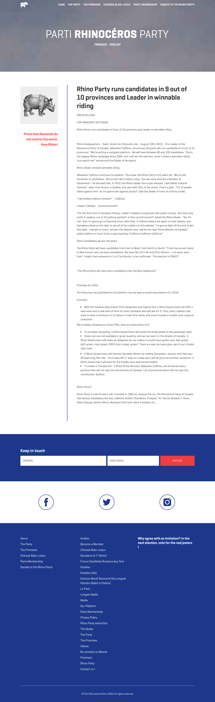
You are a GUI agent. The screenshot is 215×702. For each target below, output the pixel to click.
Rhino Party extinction (94, 623)
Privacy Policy (88, 617)
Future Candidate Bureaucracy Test (102, 561)
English (115, 44)
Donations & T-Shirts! (93, 556)
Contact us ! (87, 669)
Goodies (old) (88, 573)
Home (61, 4)
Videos (84, 646)
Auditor (84, 538)
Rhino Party (87, 663)
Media (84, 600)
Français (100, 44)
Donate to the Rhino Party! (177, 4)
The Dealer (86, 629)
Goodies (85, 567)
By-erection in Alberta (93, 652)
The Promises (92, 4)
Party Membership (145, 4)
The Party (74, 4)
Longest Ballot (89, 594)
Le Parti (85, 589)
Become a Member (92, 544)
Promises (86, 657)
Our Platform (88, 606)
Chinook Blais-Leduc (117, 4)
